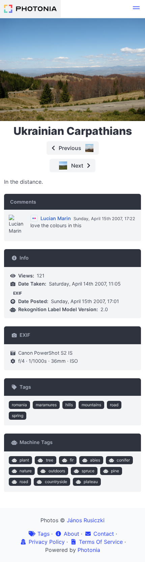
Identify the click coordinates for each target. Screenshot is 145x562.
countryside (56, 481)
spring (17, 415)
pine (115, 470)
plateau (91, 481)
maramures (46, 404)
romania (19, 404)
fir (72, 460)
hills (69, 404)
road (114, 404)
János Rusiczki (86, 520)
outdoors (57, 470)
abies (95, 460)
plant (24, 460)
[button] (136, 9)
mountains (91, 404)
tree (49, 460)
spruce (88, 470)
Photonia (89, 549)
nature (26, 470)
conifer (123, 460)
